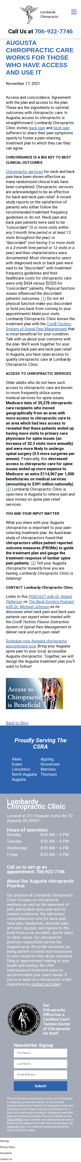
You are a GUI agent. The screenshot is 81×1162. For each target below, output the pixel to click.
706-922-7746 (54, 31)
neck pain (61, 128)
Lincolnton (21, 769)
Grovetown (50, 764)
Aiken (16, 759)
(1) (43, 298)
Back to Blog (17, 723)
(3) (33, 563)
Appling (46, 759)
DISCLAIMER (14, 1119)
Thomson (48, 774)
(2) (8, 489)
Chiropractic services (24, 171)
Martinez (48, 769)
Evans (17, 764)
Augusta (19, 779)
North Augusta (24, 774)
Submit (40, 1086)
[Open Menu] (74, 12)
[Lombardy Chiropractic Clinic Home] (40, 15)
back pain (37, 128)
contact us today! (46, 984)
